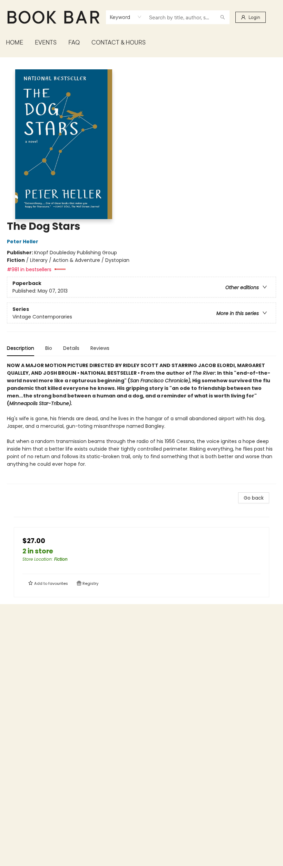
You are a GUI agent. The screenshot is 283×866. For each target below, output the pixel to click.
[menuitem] (14, 42)
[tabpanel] (141, 423)
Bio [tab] (48, 348)
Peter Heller (22, 241)
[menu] (141, 42)
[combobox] (126, 16)
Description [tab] (20, 348)
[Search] (223, 17)
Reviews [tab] (99, 348)
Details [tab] (71, 348)
